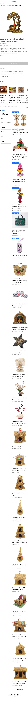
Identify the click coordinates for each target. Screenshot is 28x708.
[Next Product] (26, 90)
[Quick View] (12, 89)
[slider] (2, 121)
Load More (20, 689)
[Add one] (6, 58)
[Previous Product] (2, 90)
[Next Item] (26, 22)
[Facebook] (2, 82)
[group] (14, 97)
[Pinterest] (4, 82)
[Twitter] (5, 82)
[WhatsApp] (0, 82)
